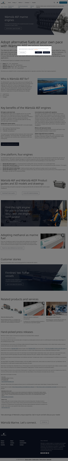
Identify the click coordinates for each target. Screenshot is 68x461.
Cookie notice (36, 49)
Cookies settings (22, 52)
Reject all (38, 52)
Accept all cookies (46, 52)
